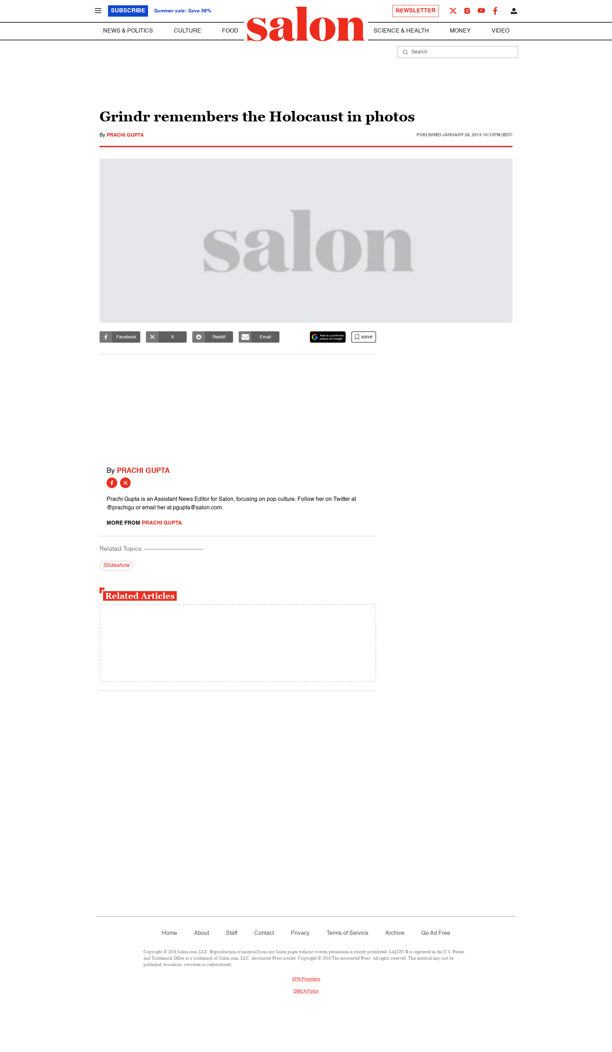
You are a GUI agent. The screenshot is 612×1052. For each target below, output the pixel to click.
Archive (394, 933)
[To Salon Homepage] (306, 24)
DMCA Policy (306, 991)
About (201, 933)
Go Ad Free (435, 933)
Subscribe (128, 11)
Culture (187, 31)
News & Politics (128, 31)
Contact (264, 933)
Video (500, 31)
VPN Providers (306, 979)
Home (169, 933)
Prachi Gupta (125, 135)
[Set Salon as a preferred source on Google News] (328, 337)
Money (460, 31)
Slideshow (116, 565)
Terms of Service (347, 933)
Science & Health (401, 31)
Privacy (300, 933)
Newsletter (416, 11)
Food (230, 31)
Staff (231, 933)
